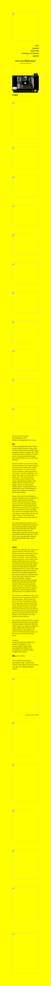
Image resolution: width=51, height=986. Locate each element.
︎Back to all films (18, 656)
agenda (36, 55)
